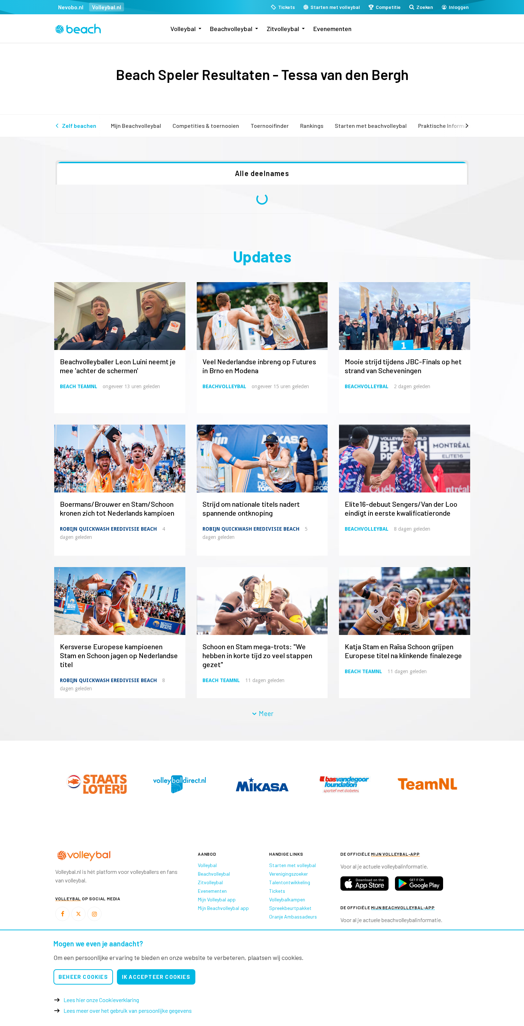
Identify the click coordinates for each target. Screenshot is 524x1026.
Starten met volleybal (292, 865)
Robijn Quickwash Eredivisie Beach (108, 529)
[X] (78, 914)
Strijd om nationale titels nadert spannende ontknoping (251, 508)
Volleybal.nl (106, 7)
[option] (96, 784)
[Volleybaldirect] (345, 784)
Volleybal (183, 28)
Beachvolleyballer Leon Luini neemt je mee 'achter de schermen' (118, 366)
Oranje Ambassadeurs (293, 917)
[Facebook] (62, 914)
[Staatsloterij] (262, 784)
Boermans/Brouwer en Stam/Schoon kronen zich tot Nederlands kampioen (117, 508)
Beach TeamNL (78, 386)
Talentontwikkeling (289, 882)
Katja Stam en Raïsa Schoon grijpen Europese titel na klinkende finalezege (403, 651)
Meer (265, 713)
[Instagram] (94, 914)
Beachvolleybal (231, 28)
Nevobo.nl (70, 7)
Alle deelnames (262, 173)
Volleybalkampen (287, 899)
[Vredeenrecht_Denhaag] (179, 784)
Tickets (277, 891)
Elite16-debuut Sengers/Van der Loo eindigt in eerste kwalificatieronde (401, 508)
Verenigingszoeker (288, 874)
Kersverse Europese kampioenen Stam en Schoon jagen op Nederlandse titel (119, 655)
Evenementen (332, 28)
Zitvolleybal (283, 28)
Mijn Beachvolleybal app (223, 908)
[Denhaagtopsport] (97, 784)
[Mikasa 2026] (427, 784)
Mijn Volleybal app (217, 899)
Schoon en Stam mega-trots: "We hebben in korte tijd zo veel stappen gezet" (257, 655)
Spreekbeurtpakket (290, 908)
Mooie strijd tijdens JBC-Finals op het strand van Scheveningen (403, 366)
